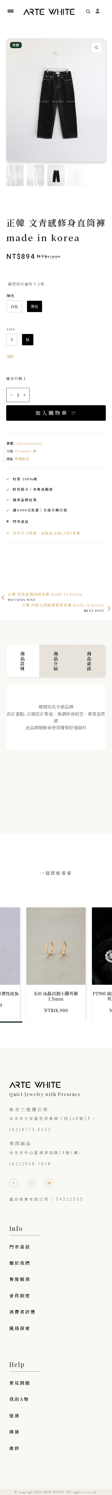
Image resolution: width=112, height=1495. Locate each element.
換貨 (14, 1432)
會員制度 (19, 1295)
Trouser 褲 (25, 450)
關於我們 (19, 1263)
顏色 (11, 295)
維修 (14, 1448)
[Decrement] (11, 395)
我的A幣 (19, 1399)
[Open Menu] (10, 11)
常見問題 (19, 1383)
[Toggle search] (88, 11)
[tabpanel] (56, 747)
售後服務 (19, 1279)
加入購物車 (51, 412)
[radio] (14, 306)
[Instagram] (31, 1183)
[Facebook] (13, 1183)
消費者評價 (22, 1312)
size (11, 329)
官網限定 (22, 458)
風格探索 (19, 1328)
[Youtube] (49, 1183)
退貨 (14, 1415)
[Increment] (24, 395)
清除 (10, 356)
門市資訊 (19, 1247)
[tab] (23, 661)
